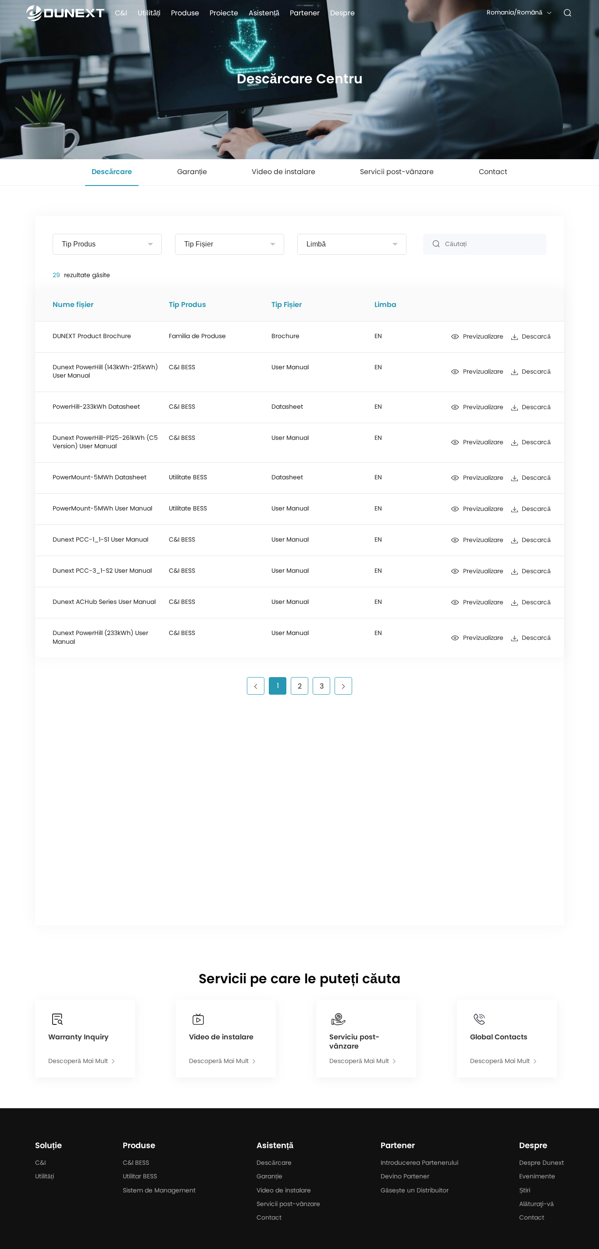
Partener (305, 13)
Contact (269, 1218)
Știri (524, 1191)
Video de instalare (284, 1191)
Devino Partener (405, 1177)
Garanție (269, 1177)
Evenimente (537, 1177)
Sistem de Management (159, 1191)
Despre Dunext (541, 1163)
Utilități (149, 13)
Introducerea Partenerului (419, 1163)
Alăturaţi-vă (536, 1204)
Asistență (264, 13)
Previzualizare (483, 337)
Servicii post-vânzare (288, 1204)
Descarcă (536, 337)
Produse (185, 13)
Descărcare (274, 1163)
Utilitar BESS (140, 1177)
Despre (342, 13)
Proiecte (224, 13)
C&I (121, 13)
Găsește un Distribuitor (415, 1191)
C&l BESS (136, 1163)
